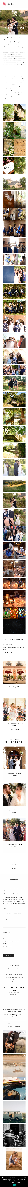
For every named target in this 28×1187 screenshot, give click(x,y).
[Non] (26, 1181)
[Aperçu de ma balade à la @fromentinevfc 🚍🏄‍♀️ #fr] (14, 1088)
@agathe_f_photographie (14, 1026)
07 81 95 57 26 (14, 979)
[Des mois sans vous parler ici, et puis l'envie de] (14, 1135)
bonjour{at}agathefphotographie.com (14, 977)
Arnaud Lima (12, 644)
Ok (14, 1184)
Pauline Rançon (11, 652)
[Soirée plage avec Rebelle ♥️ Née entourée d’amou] (14, 1065)
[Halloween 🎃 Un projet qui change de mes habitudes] (14, 1041)
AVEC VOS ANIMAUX (14, 994)
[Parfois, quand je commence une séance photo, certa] (14, 1159)
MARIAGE (14, 990)
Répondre (5, 908)
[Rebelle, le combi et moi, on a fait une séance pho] (14, 1112)
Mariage (14, 21)
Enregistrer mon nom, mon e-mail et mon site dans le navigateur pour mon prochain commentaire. (13, 941)
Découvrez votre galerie (14, 968)
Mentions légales (14, 981)
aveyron (14, 868)
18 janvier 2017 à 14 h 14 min (11, 893)
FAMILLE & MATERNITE (14, 992)
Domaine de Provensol (12, 647)
